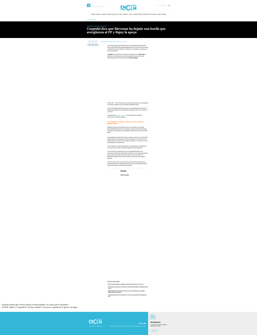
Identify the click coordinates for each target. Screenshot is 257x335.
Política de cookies (130, 326)
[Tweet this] (93, 42)
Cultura (120, 14)
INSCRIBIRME (154, 330)
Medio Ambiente (138, 14)
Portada (89, 19)
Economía (109, 14)
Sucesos (131, 14)
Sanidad (103, 14)
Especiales (154, 14)
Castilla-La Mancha (96, 14)
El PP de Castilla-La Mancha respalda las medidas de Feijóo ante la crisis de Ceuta (125, 284)
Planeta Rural (146, 14)
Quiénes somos (137, 326)
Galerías (164, 14)
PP (114, 103)
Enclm (121, 41)
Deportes (125, 14)
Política (159, 14)
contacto (143, 326)
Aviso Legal (112, 326)
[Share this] (89, 42)
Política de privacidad (120, 326)
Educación (115, 14)
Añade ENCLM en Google (93, 44)
